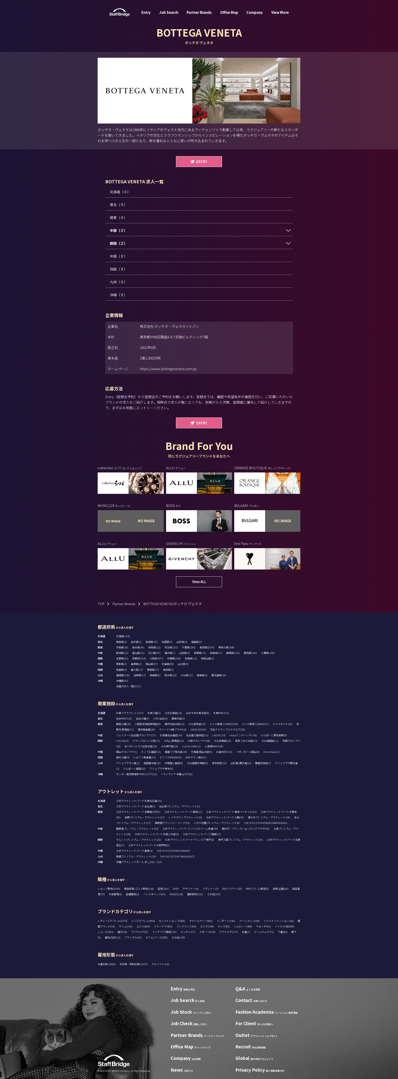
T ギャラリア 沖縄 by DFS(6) (177, 774)
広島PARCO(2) (224, 752)
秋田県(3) (167, 642)
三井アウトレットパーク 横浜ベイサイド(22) (231, 812)
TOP (101, 603)
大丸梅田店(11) (270, 740)
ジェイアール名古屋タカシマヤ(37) (136, 735)
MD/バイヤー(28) (232, 888)
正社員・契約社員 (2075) (134, 964)
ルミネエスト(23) (283, 724)
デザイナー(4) (191, 888)
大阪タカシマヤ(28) (199, 740)
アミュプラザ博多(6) (161, 768)
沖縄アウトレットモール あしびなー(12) (139, 862)
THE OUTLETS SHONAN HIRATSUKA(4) (265, 823)
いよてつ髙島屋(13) (144, 757)
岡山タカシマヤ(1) (126, 752)
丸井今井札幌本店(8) (197, 713)
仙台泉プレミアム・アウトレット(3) (179, 806)
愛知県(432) (250, 653)
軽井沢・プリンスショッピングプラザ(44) (245, 828)
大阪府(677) (156, 658)
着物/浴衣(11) (112, 937)
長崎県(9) (155, 675)
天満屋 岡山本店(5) (201, 752)
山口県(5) (183, 664)
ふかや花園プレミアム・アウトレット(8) (217, 823)
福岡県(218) (123, 675)
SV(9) (176, 888)
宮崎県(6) (202, 675)
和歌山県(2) (207, 658)
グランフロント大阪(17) (146, 740)
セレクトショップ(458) (172, 921)
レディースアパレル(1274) (112, 921)
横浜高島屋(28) (146, 729)
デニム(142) (125, 926)
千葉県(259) (189, 647)
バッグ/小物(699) (284, 926)
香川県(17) (137, 669)
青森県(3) (121, 642)
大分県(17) (187, 675)
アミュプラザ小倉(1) (128, 763)
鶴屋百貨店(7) (263, 763)
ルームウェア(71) (264, 932)
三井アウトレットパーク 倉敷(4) (134, 850)
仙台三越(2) (142, 718)
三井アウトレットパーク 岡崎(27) (202, 834)
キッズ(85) (224, 926)
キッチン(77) (188, 932)
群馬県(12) (154, 647)
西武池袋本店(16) (174, 724)
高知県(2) (168, 669)
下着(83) (282, 932)
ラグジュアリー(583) (201, 921)
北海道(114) (123, 636)
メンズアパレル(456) (143, 921)
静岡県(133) (233, 653)
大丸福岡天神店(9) (197, 763)
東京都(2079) (206, 647)
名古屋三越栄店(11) (197, 735)
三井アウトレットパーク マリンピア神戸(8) (189, 839)
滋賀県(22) (122, 658)
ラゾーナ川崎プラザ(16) (172, 729)
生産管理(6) (115, 894)
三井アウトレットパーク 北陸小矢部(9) (157, 834)
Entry (146, 12)
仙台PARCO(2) (124, 718)
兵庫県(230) (174, 658)
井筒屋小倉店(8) (174, 763)
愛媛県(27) (153, 669)
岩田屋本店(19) (152, 763)
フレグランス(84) (186, 926)
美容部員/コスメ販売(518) (139, 888)
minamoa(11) (271, 752)
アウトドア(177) (228, 932)
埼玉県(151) (171, 647)
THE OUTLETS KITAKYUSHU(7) (177, 856)
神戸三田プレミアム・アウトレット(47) (240, 839)
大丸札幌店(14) (173, 713)
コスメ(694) (143, 926)
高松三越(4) (122, 757)
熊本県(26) (170, 675)
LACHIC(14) (218, 735)
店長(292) (163, 888)
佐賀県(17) (140, 675)
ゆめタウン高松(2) (195, 757)
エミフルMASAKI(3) (170, 757)
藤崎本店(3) (178, 718)
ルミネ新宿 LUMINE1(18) (224, 724)
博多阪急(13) (219, 763)
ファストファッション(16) (279, 921)
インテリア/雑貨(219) (164, 932)
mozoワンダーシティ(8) (243, 735)
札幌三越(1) (154, 713)
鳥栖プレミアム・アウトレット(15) (136, 856)
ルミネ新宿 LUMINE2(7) (255, 724)
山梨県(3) (184, 653)
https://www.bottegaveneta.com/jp (168, 368)
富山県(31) (138, 653)
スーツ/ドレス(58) (249, 921)
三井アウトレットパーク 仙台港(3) (135, 806)
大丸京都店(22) (222, 740)
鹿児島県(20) (218, 675)
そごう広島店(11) (151, 752)
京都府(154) (139, 658)
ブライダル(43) (133, 937)
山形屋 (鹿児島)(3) (241, 763)
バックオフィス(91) (154, 894)
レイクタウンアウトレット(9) (185, 817)
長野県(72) (200, 653)
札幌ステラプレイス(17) (129, 713)
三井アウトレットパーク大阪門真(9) (149, 845)
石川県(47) (154, 653)
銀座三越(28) (123, 724)
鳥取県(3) (121, 664)
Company (254, 12)
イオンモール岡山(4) (248, 752)
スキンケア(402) (163, 926)
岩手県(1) (136, 642)
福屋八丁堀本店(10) (176, 752)
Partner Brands (199, 12)
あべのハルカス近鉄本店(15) (141, 746)
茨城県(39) (122, 647)
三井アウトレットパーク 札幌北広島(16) (139, 801)
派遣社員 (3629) (107, 964)
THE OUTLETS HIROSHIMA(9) (173, 850)
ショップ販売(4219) (109, 888)
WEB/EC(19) (176, 894)
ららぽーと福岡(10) (134, 768)
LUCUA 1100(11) (191, 746)
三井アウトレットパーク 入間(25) (225, 817)
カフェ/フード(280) (157, 937)
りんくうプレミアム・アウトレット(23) (138, 839)
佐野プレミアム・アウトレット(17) (144, 817)
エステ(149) (207, 926)
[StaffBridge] (119, 12)
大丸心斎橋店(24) (174, 740)
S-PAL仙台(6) (160, 718)
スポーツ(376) (207, 932)
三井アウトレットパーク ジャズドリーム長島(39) (190, 828)
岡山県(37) (152, 664)
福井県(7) (169, 653)
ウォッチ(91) (263, 926)
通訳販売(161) (195, 894)
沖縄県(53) (122, 680)
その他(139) (178, 937)
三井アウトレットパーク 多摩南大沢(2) (138, 812)
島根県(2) (136, 664)
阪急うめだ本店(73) (246, 740)
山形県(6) (181, 642)
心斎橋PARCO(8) (214, 746)
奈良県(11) (191, 658)
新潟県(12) (122, 653)
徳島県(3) (121, 669)
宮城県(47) (152, 642)
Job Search (168, 12)
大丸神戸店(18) (169, 746)
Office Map (229, 12)
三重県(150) (268, 653)
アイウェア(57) (139, 932)
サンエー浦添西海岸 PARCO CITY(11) (136, 774)
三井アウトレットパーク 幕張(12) (183, 812)
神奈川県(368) (226, 647)
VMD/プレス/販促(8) (257, 888)
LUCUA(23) (122, 740)
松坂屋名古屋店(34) (171, 735)
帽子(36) (122, 932)
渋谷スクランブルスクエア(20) (227, 729)
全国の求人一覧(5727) (128, 686)
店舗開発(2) (132, 894)
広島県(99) (168, 664)
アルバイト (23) (160, 964)
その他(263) (214, 894)
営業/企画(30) (280, 888)
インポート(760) (226, 921)
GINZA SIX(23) (198, 729)
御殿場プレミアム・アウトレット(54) (137, 828)
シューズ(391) (106, 932)
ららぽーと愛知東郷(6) (274, 735)
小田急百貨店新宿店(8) (148, 724)
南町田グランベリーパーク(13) (172, 823)
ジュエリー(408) (243, 926)
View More (280, 12)
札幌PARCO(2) (221, 713)
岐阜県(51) (216, 653)
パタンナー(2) (210, 888)
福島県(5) (196, 642)
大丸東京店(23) (197, 724)
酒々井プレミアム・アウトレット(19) (269, 817)
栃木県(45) (138, 647)
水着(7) (246, 932)
